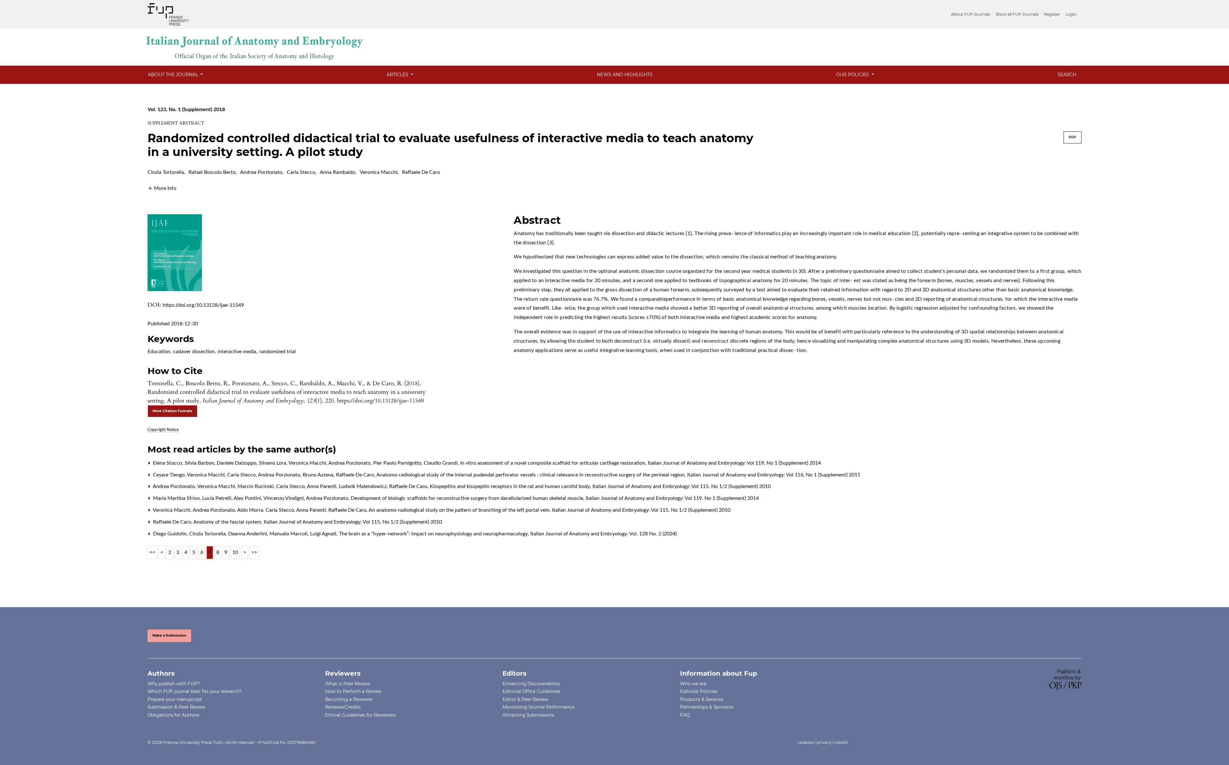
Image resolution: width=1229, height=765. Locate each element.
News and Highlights (625, 74)
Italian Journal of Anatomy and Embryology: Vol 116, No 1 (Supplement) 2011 (773, 474)
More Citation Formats (172, 411)
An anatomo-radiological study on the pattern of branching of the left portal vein (460, 510)
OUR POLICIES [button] (853, 74)
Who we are (693, 683)
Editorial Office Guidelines (531, 691)
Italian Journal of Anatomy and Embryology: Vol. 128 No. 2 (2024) (603, 533)
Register (1052, 14)
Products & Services (701, 699)
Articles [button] (398, 74)
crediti (841, 742)
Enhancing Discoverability (531, 683)
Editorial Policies (698, 691)
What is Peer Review (347, 683)
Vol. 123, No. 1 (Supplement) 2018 (186, 109)
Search (1066, 74)
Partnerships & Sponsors (707, 707)
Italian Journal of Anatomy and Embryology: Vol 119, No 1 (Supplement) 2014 (734, 463)
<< (152, 552)
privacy (823, 742)
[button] (162, 188)
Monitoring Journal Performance (538, 707)
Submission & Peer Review (176, 707)
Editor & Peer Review (525, 699)
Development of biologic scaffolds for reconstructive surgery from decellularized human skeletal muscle (467, 498)
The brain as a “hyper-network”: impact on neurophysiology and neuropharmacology (434, 533)
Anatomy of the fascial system (227, 522)
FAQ (685, 715)
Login (1070, 14)
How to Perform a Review (353, 691)
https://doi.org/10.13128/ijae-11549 (203, 305)
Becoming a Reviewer (349, 699)
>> (254, 552)
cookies (805, 742)
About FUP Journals (970, 14)
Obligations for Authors (173, 715)
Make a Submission (169, 635)
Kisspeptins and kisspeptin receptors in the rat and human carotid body (510, 486)
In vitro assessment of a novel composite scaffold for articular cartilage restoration (553, 463)
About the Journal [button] (173, 74)
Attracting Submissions (528, 715)
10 (235, 552)
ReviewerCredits (343, 707)
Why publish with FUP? (174, 683)
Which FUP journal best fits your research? (195, 691)
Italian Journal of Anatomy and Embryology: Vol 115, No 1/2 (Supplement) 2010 (681, 486)
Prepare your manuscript (175, 699)
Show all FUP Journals (1017, 14)
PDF (1072, 137)
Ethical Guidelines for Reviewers (360, 715)
